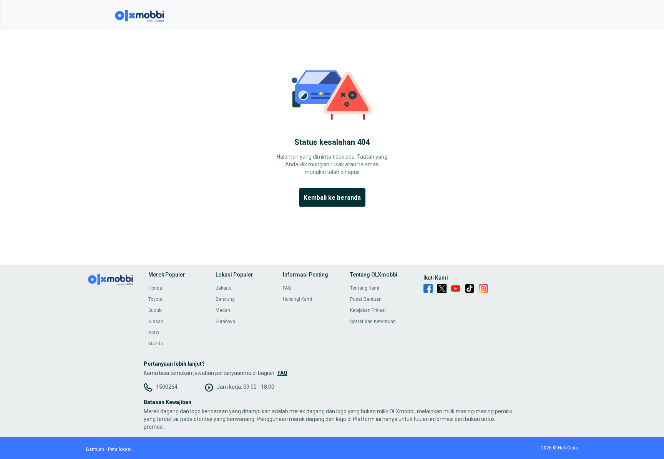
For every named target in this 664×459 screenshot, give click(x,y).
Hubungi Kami (297, 299)
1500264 (167, 387)
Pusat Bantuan (366, 299)
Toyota (155, 299)
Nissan (155, 321)
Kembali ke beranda (332, 197)
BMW (153, 332)
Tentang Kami (364, 288)
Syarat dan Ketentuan (373, 321)
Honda (155, 288)
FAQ (287, 288)
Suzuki (155, 310)
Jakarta (224, 288)
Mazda (155, 343)
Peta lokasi (119, 449)
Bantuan (95, 449)
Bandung (225, 299)
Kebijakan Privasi (368, 310)
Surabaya (225, 321)
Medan (223, 310)
